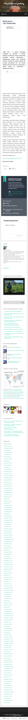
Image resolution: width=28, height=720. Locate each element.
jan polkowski (8, 205)
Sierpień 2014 (7, 645)
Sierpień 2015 (7, 619)
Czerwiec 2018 (7, 547)
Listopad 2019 (7, 520)
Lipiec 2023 (6, 456)
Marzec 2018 (7, 554)
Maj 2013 (6, 677)
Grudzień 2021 (7, 488)
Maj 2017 (6, 575)
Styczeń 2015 (7, 634)
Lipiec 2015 (6, 622)
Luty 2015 (6, 632)
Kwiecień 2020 (7, 511)
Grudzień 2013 (7, 662)
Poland (14, 393)
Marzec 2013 (7, 681)
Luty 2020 (6, 513)
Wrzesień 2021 (7, 494)
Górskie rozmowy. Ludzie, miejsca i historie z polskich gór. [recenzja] (13, 421)
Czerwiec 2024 (7, 452)
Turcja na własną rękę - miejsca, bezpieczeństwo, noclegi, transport (11, 324)
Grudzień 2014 (7, 636)
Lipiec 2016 (6, 596)
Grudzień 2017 (7, 560)
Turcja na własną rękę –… (15, 351)
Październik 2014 (8, 641)
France (21, 390)
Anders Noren (16, 715)
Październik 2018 (8, 539)
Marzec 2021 (7, 501)
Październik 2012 (8, 692)
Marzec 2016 (7, 605)
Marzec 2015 (7, 630)
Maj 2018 (6, 549)
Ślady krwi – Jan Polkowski (9, 22)
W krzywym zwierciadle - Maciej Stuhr (12, 327)
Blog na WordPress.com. (12, 714)
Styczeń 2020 (7, 516)
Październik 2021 (8, 492)
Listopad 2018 (7, 537)
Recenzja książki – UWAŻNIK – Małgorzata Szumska (10, 428)
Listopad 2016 (7, 588)
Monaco (5, 393)
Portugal (18, 393)
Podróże (7, 203)
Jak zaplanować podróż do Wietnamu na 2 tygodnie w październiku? (13, 321)
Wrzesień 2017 (7, 566)
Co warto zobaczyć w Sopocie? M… (14, 355)
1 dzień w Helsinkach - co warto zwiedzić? (13, 331)
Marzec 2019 (7, 530)
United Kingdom (12, 396)
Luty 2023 (6, 467)
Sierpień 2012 (7, 696)
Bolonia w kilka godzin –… (17, 347)
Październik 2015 (8, 615)
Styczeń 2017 (7, 583)
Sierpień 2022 (7, 479)
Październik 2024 (8, 448)
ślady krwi (14, 205)
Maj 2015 (6, 626)
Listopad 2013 (7, 664)
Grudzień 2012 (7, 687)
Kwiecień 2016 (7, 603)
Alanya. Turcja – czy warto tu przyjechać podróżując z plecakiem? (12, 425)
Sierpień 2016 (7, 594)
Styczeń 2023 (7, 469)
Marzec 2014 (7, 655)
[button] (10, 290)
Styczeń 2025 (7, 446)
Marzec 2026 (7, 443)
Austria (14, 389)
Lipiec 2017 (6, 571)
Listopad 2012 (7, 689)
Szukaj (25, 14)
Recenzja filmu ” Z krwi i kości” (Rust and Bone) (13, 210)
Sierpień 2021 (7, 496)
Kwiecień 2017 (7, 577)
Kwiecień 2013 (7, 679)
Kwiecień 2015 (7, 628)
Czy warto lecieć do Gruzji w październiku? (13, 311)
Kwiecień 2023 (7, 463)
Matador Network (20, 398)
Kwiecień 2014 (7, 653)
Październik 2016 (8, 590)
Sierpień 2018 (7, 543)
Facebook (6, 268)
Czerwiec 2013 (7, 675)
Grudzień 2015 (7, 611)
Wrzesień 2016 (7, 592)
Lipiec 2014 (6, 647)
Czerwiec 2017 (7, 573)
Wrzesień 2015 (7, 617)
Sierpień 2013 (7, 670)
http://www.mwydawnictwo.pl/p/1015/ (12, 158)
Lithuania (22, 392)
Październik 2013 (8, 666)
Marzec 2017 (7, 579)
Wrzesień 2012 (7, 694)
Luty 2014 (6, 658)
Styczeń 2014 (7, 660)
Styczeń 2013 (7, 685)
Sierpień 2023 (7, 454)
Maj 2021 (6, 499)
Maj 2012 (6, 702)
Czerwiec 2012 (7, 700)
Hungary (12, 392)
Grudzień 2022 (7, 471)
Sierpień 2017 (7, 569)
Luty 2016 (6, 607)
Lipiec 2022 (6, 482)
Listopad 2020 (7, 507)
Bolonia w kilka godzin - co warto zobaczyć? (13, 329)
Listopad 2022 (7, 473)
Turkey (7, 396)
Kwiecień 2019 (7, 528)
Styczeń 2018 (7, 558)
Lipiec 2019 (6, 526)
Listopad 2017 (7, 562)
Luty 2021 (6, 503)
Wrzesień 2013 (7, 668)
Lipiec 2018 (6, 545)
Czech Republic (16, 390)
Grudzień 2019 (7, 518)
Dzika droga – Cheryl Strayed (12, 213)
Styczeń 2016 (7, 609)
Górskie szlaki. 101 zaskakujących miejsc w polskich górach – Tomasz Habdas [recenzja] (13, 432)
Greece (8, 392)
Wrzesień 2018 (7, 541)
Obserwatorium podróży (14, 3)
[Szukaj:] (14, 302)
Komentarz (19, 235)
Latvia (18, 392)
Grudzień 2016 (7, 585)
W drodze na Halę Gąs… (12, 361)
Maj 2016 (6, 600)
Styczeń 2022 (7, 486)
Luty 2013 (6, 683)
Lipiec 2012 (6, 698)
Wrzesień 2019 (7, 522)
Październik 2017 (8, 564)
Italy (15, 392)
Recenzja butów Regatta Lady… (14, 358)
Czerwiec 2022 (7, 484)
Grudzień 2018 (7, 535)
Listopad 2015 (7, 613)
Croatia (10, 390)
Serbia (8, 395)
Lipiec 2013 (6, 672)
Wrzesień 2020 (7, 509)
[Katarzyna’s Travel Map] (14, 386)
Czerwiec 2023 (7, 458)
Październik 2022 (8, 475)
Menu (5, 14)
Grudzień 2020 (7, 505)
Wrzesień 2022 (7, 477)
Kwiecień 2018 (7, 552)
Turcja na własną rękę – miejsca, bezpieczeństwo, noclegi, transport (11, 435)
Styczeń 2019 (7, 533)
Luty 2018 (6, 556)
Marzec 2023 (7, 465)
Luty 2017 (6, 581)
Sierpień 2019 (7, 524)
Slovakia (22, 395)
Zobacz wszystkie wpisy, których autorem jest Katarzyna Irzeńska (15, 193)
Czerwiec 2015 (7, 624)
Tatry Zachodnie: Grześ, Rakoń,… (14, 362)
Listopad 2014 (7, 639)
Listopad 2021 (7, 490)
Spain (4, 396)
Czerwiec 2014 (7, 649)
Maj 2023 (6, 460)
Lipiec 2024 (6, 450)
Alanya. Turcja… (10, 350)
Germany (5, 392)
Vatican (18, 396)
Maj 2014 (6, 651)
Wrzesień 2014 (7, 643)
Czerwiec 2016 (7, 598)
